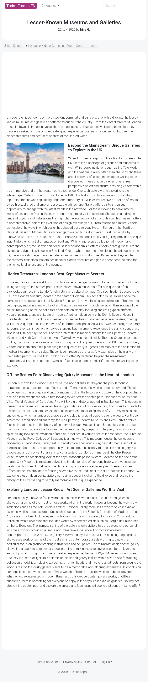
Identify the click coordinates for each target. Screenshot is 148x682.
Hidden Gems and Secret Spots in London (70, 46)
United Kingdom (14, 46)
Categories (49, 6)
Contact (90, 662)
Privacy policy (72, 662)
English (105, 662)
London (33, 46)
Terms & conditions (47, 662)
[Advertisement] (74, 84)
